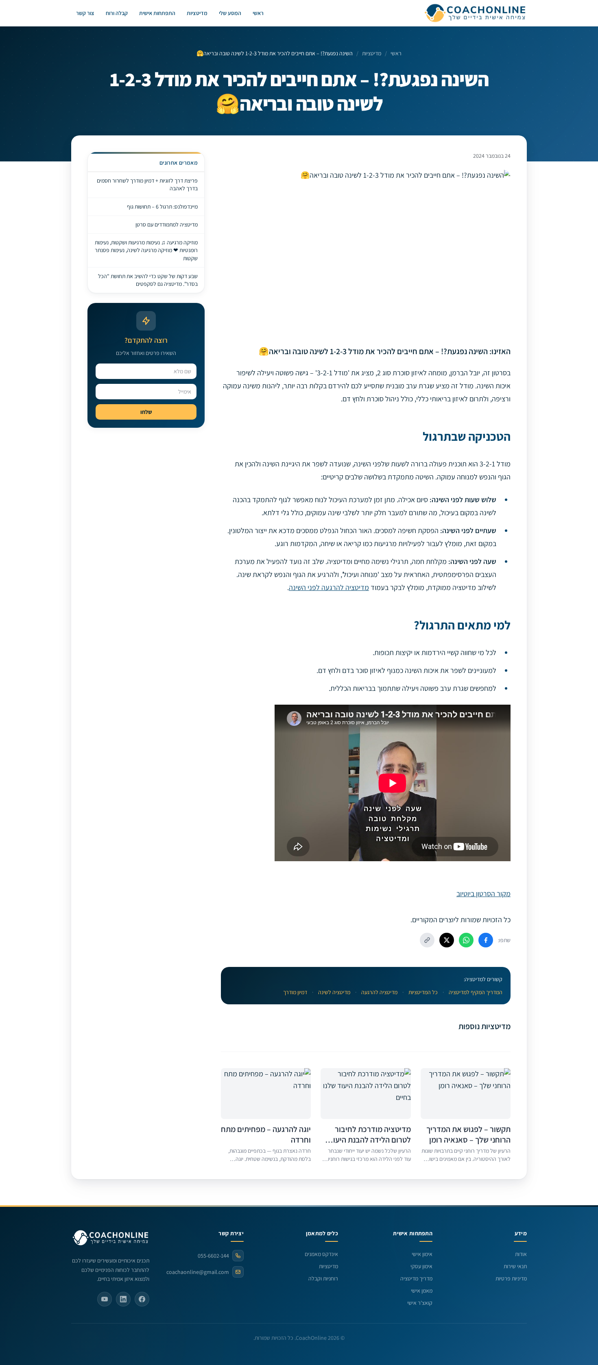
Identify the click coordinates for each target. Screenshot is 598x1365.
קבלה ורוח (117, 13)
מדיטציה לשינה (334, 992)
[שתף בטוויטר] (446, 940)
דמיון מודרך (295, 992)
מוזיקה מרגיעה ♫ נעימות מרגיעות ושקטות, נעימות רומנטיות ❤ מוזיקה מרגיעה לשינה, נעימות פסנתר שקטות (146, 250)
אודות (521, 1254)
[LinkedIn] (123, 1299)
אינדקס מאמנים (321, 1254)
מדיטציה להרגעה (379, 992)
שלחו (146, 412)
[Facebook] (142, 1299)
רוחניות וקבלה (323, 1278)
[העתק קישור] (427, 940)
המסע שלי (230, 13)
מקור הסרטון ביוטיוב (483, 893)
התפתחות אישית (157, 13)
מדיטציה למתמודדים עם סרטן (166, 224)
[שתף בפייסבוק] (485, 940)
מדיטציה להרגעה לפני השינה (329, 587)
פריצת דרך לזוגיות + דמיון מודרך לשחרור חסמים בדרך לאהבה (147, 184)
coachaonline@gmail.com (197, 1272)
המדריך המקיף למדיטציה (475, 992)
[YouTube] (104, 1299)
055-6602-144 (213, 1255)
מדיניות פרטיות (511, 1278)
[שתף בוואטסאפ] (466, 940)
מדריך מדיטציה (416, 1278)
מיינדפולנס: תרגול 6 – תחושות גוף (162, 206)
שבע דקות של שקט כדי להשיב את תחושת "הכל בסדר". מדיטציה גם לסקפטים (148, 279)
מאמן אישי (421, 1290)
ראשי (258, 13)
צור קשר (85, 13)
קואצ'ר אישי (419, 1302)
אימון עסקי (421, 1266)
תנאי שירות (515, 1266)
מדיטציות (197, 13)
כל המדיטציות (423, 992)
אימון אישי (422, 1254)
